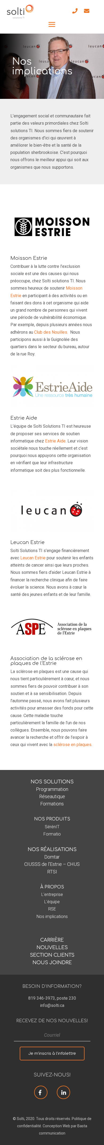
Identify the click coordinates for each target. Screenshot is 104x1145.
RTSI (52, 871)
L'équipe (52, 901)
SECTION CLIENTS (52, 955)
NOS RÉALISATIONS (52, 849)
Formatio (52, 834)
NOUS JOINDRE (52, 962)
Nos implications (52, 916)
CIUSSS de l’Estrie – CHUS (52, 864)
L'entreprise (52, 894)
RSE (52, 909)
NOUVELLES (52, 947)
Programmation (52, 789)
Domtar (52, 857)
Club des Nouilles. (51, 332)
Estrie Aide (55, 441)
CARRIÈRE (52, 940)
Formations (52, 803)
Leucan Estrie (32, 557)
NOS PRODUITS (52, 819)
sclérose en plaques (72, 744)
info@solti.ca (52, 1005)
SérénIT (52, 826)
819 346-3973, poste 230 (52, 998)
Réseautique (52, 796)
